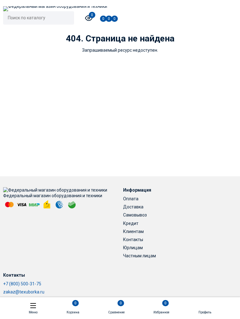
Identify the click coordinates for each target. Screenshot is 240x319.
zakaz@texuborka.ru (23, 291)
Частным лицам (139, 255)
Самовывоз (135, 214)
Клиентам (133, 231)
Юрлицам (133, 247)
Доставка (133, 206)
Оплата (130, 198)
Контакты (133, 239)
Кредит (130, 223)
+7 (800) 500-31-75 (22, 283)
